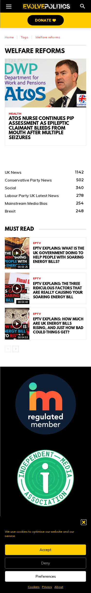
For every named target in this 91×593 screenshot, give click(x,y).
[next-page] (16, 349)
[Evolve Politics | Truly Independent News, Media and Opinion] (46, 6)
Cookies (34, 587)
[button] (83, 522)
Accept (45, 549)
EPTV (37, 243)
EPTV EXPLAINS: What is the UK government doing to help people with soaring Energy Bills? (58, 255)
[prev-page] (8, 349)
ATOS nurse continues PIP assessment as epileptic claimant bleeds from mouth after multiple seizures (41, 128)
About (58, 587)
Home (9, 37)
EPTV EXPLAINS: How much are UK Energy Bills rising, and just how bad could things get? (58, 326)
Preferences (45, 576)
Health (15, 113)
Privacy (47, 587)
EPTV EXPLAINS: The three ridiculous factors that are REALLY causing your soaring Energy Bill (58, 291)
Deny (45, 563)
